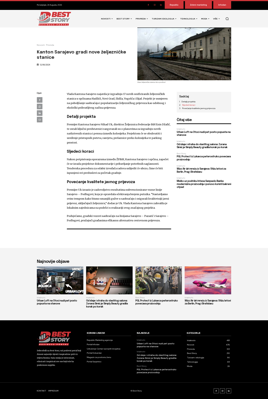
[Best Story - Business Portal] (54, 19)
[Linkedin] (160, 5)
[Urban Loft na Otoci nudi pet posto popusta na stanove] (60, 280)
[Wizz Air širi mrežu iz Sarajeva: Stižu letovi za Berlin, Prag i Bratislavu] (208, 280)
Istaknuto (181, 129)
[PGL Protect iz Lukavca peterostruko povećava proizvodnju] (158, 280)
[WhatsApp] (39, 106)
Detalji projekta (188, 101)
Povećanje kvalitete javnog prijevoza (198, 108)
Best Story (181, 153)
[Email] (39, 119)
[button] (227, 19)
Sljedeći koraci (188, 105)
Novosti (41, 45)
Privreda (50, 45)
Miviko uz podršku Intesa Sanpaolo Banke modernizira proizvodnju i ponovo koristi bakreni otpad (204, 184)
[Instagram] (154, 5)
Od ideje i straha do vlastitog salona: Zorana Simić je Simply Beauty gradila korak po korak (107, 303)
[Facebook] (148, 5)
